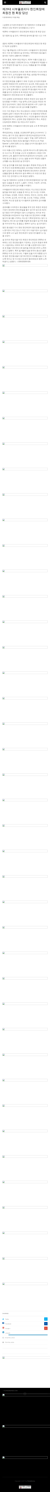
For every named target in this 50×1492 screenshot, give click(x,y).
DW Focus (25, 2)
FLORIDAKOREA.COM (25, 1487)
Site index (25, 1393)
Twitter (7, 1319)
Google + (8, 1328)
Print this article (9, 1342)
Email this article (10, 1338)
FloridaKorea (31, 1481)
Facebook (8, 1324)
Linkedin (7, 1333)
